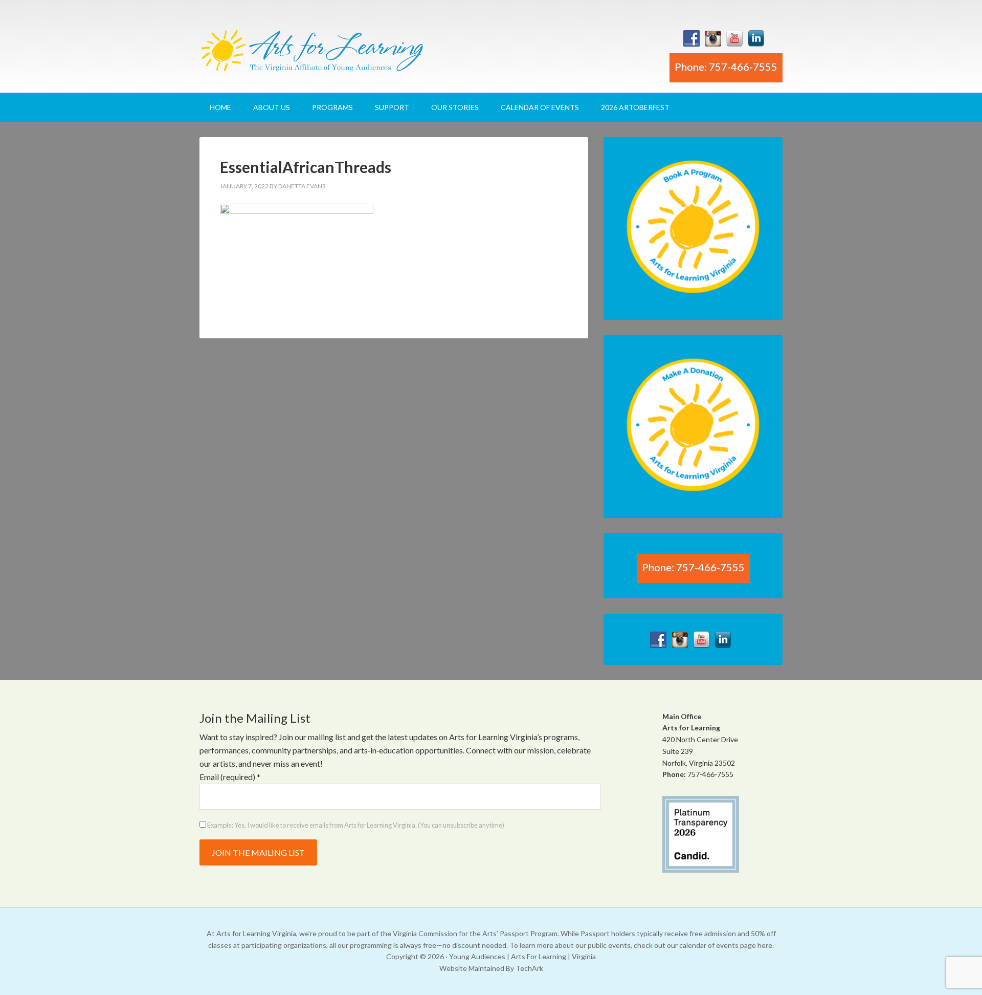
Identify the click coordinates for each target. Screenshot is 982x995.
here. (765, 945)
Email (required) (229, 777)
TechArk (529, 968)
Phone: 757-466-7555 (726, 66)
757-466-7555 (710, 774)
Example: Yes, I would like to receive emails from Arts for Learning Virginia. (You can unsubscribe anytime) (355, 825)
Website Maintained (471, 968)
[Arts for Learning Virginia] (312, 54)
